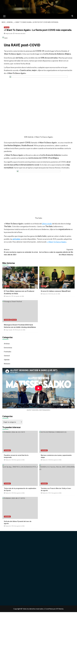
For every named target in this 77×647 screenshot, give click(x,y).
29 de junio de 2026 (20, 330)
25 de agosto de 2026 (18, 526)
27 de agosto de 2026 (55, 493)
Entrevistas (8, 347)
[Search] (72, 16)
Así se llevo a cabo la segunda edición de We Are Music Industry (56, 252)
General (7, 27)
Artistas (7, 343)
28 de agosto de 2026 (18, 460)
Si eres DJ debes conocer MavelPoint (56, 291)
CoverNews (49, 609)
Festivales (7, 319)
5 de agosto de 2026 (18, 296)
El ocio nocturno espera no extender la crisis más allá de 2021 (21, 252)
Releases (7, 363)
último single (47, 223)
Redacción (8, 296)
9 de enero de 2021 (20, 33)
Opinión (7, 359)
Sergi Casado (9, 33)
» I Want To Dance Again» (56, 242)
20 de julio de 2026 (55, 294)
